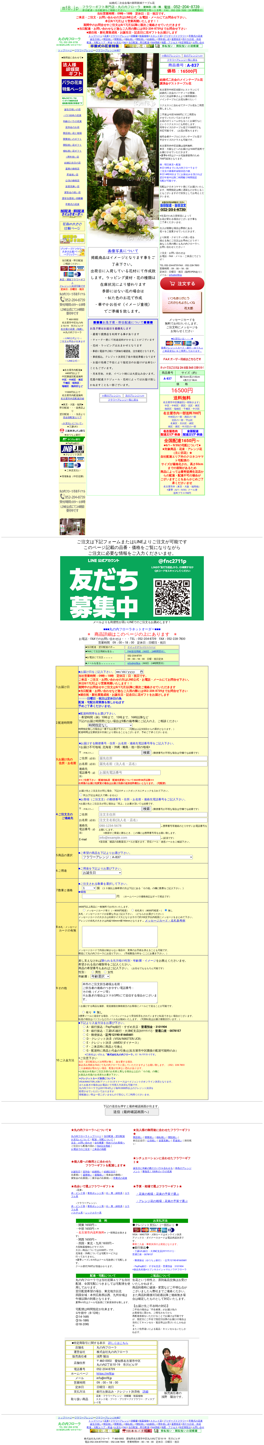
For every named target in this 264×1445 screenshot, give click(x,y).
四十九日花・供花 (191, 39)
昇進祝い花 (72, 174)
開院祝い (140, 39)
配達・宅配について (102, 1139)
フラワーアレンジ (119, 36)
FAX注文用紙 (103, 1146)
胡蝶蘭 (134, 36)
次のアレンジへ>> (134, 395)
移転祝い (130, 39)
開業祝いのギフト (72, 139)
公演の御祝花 (72, 180)
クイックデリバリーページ (142, 647)
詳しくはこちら (118, 1343)
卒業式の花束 (196, 36)
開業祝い (119, 39)
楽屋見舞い (164, 1140)
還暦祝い (87, 1174)
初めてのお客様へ (115, 1142)
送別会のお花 (72, 127)
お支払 (117, 42)
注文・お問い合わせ (81, 1142)
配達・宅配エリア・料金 (99, 42)
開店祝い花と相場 (72, 133)
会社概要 (99, 1142)
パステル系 (77, 1212)
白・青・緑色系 (114, 1193)
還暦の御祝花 (72, 168)
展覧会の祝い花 (72, 192)
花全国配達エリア (72, 417)
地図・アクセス (169, 42)
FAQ (125, 42)
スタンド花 (156, 36)
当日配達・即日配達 (138, 42)
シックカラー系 (93, 1212)
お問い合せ (198, 42)
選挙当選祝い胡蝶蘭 (72, 198)
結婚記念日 (109, 1171)
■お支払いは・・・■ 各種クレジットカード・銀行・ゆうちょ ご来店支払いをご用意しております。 (182, 344)
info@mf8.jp (175, 275)
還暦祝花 (176, 39)
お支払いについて (80, 1139)
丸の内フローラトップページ (86, 1136)
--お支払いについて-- (72, 423)
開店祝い (108, 39)
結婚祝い (151, 39)
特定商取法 (185, 42)
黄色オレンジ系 (95, 1193)
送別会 (86, 1171)
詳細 (145, 1391)
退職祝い (99, 1174)
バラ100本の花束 (72, 115)
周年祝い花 (164, 39)
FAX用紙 (155, 42)
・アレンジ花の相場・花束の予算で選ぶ (162, 1201)
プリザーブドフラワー (175, 36)
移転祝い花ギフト (72, 151)
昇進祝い (177, 1140)
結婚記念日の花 (72, 162)
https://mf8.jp (105, 1373)
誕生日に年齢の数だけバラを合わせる (153, 1168)
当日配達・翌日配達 (114, 1136)
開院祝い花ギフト (72, 145)
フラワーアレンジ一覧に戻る (123, 399)
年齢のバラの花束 (72, 121)
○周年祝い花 (72, 157)
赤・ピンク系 (78, 1193)
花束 (106, 36)
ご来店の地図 (99, 1149)
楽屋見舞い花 (72, 186)
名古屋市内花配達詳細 (72, 398)
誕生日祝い (96, 39)
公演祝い (151, 1140)
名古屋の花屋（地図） (72, 329)
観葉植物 (144, 36)
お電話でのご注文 (80, 1149)
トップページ (96, 36)
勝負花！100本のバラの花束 (157, 1171)
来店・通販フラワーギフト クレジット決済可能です (72, 282)
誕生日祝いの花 (72, 109)
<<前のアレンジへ (111, 395)
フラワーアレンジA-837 (108, 50)
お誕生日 (75, 1171)
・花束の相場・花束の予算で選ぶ (157, 1194)
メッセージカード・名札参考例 (165, 920)
